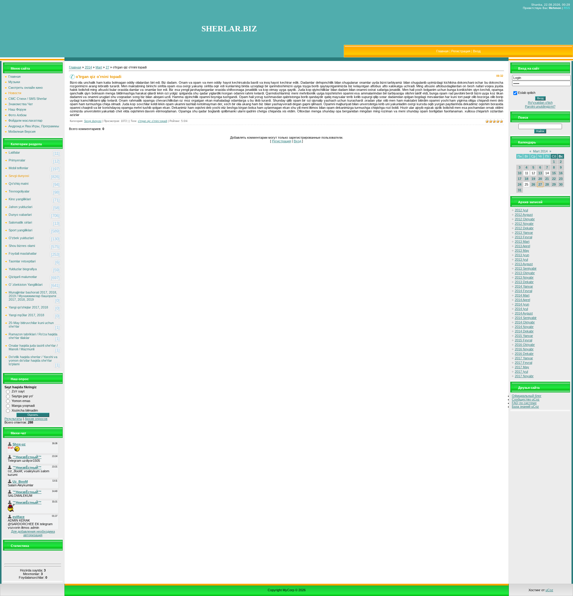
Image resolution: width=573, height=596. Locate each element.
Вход (476, 51)
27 (107, 67)
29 (554, 184)
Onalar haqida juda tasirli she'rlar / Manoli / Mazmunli (33, 347)
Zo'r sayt (18, 391)
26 (533, 184)
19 (533, 179)
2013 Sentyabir (526, 268)
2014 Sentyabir (526, 318)
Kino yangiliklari (20, 199)
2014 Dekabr (524, 331)
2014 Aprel (522, 300)
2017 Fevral (523, 362)
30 (561, 184)
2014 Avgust (524, 313)
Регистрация (460, 51)
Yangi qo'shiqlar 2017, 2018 (28, 307)
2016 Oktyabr (525, 344)
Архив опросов (36, 419)
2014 (88, 67)
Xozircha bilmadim (25, 410)
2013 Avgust (524, 264)
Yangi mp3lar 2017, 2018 (26, 315)
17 (519, 179)
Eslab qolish (526, 92)
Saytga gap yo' (22, 396)
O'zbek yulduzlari (21, 238)
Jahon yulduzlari (20, 207)
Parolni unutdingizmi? (540, 106)
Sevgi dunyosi (19, 176)
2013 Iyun (522, 255)
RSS (567, 8)
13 (540, 173)
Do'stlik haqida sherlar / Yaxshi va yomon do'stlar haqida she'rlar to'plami (33, 360)
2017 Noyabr (524, 376)
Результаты (13, 419)
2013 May (522, 250)
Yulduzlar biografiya (23, 269)
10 (519, 173)
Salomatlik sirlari (20, 222)
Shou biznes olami (22, 245)
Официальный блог (526, 396)
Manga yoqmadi (23, 405)
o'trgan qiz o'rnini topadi (152, 121)
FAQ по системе (524, 403)
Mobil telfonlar (18, 168)
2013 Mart (522, 241)
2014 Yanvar (524, 286)
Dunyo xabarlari (20, 214)
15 (554, 173)
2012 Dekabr (524, 228)
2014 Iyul (521, 309)
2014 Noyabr (524, 326)
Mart (99, 67)
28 (547, 184)
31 (519, 190)
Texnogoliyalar (19, 191)
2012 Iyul (521, 210)
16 (561, 173)
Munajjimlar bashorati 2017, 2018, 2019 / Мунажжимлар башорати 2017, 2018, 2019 (33, 296)
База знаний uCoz (525, 406)
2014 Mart (522, 295)
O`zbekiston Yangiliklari (25, 284)
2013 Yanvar (524, 232)
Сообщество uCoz (526, 399)
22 (554, 179)
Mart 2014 (540, 151)
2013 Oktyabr (525, 273)
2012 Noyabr (524, 223)
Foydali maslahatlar (23, 253)
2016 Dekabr (524, 353)
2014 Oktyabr (525, 322)
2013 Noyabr (524, 277)
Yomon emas (21, 401)
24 (519, 184)
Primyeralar (17, 160)
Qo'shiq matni (18, 183)
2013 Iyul (521, 259)
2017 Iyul (521, 371)
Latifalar (14, 152)
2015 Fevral (523, 340)
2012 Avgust (524, 214)
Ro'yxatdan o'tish (540, 102)
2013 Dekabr (524, 282)
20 (540, 179)
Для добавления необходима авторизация (33, 533)
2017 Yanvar (524, 358)
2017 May (522, 367)
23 (561, 179)
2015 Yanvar (524, 335)
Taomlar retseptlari (22, 261)
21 (547, 179)
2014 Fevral (523, 291)
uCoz (549, 590)
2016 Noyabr (524, 349)
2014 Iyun (522, 304)
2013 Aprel (522, 246)
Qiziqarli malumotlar (23, 277)
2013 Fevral (523, 237)
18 (526, 179)
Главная (442, 51)
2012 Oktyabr (525, 219)
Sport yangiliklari (20, 230)
